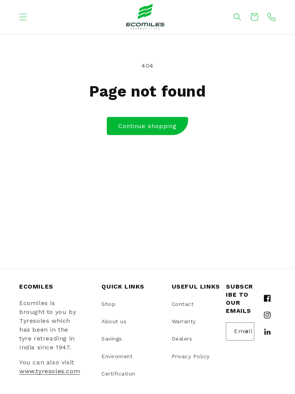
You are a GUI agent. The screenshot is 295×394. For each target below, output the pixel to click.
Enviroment (117, 356)
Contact (183, 304)
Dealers (182, 339)
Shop (108, 304)
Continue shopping (147, 126)
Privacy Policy (191, 356)
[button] (23, 16)
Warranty (184, 321)
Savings (111, 339)
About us (113, 321)
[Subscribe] (245, 331)
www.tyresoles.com (49, 371)
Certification (118, 374)
